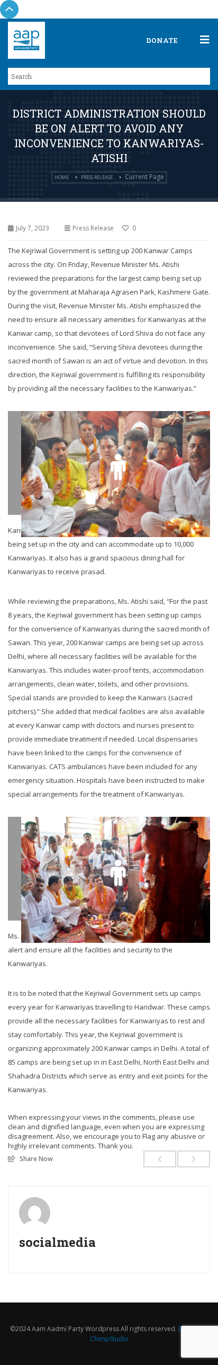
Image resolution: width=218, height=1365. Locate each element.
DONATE (162, 40)
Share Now (36, 1158)
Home (61, 177)
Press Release (97, 177)
